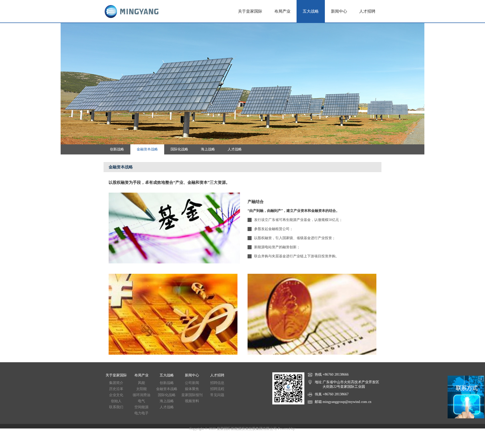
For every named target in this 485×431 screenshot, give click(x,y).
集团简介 (116, 383)
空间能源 (141, 407)
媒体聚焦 (192, 389)
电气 (141, 401)
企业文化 (116, 395)
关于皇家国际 (250, 11)
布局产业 (282, 11)
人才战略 (235, 149)
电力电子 (141, 413)
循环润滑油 (141, 395)
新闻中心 (339, 11)
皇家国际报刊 (192, 395)
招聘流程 (217, 389)
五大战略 (311, 11)
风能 (141, 383)
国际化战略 (179, 149)
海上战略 (208, 149)
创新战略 (117, 149)
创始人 (116, 401)
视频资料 (192, 401)
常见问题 (217, 395)
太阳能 (141, 389)
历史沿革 (116, 389)
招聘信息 (217, 383)
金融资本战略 (147, 149)
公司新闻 (192, 383)
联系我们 (116, 407)
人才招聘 (367, 11)
